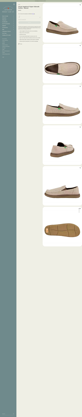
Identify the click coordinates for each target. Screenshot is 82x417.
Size (19, 16)
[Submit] (13, 413)
